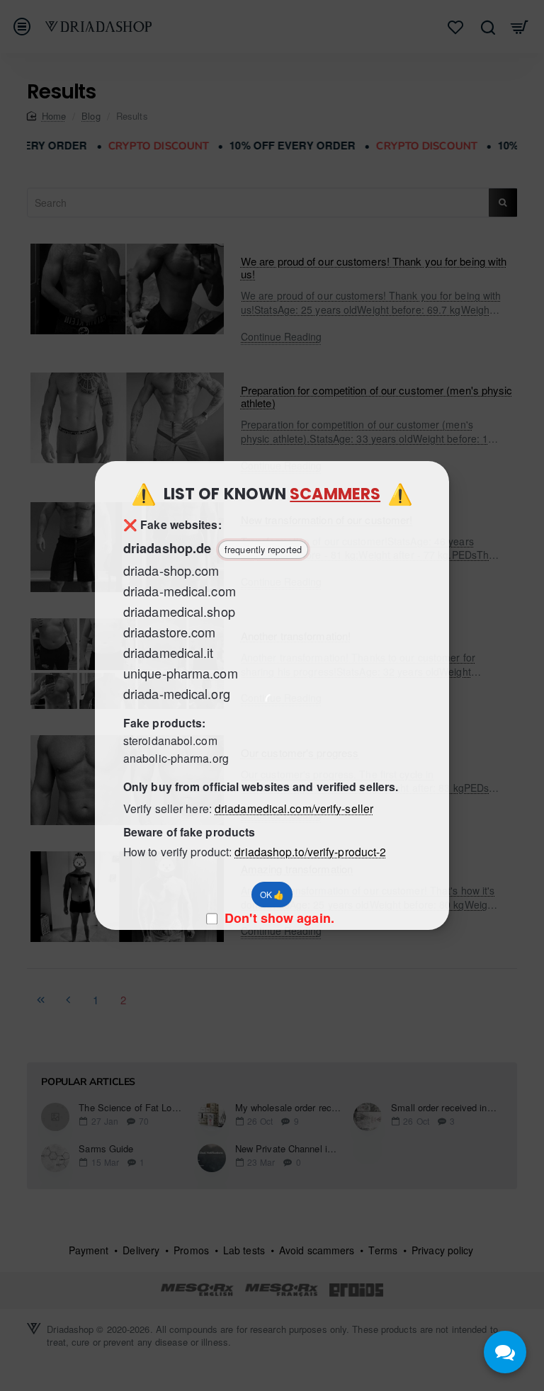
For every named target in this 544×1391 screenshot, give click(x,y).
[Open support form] (505, 1352)
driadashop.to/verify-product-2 (310, 851)
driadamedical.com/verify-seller (294, 808)
